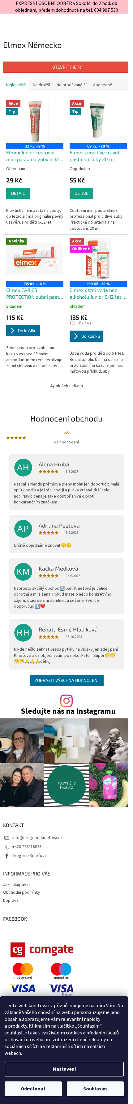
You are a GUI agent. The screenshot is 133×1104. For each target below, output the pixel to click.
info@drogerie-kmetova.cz (37, 838)
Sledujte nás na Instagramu (68, 711)
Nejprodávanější (72, 85)
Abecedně (102, 85)
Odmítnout (33, 1088)
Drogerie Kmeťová (29, 856)
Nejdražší (41, 85)
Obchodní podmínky (21, 892)
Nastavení (64, 1069)
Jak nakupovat (16, 885)
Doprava (11, 900)
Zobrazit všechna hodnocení (67, 680)
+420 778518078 (26, 847)
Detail (18, 193)
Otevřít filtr (66, 67)
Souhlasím (95, 1088)
